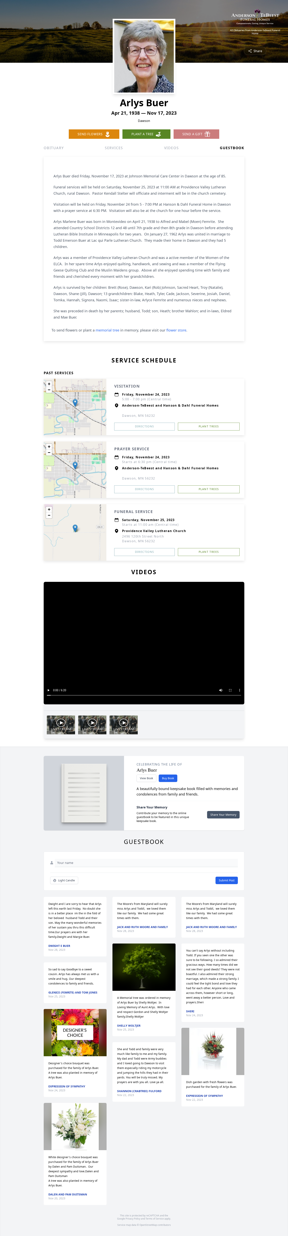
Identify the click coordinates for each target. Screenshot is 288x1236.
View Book (146, 778)
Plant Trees (209, 426)
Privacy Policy (133, 1218)
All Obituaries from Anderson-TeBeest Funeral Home (255, 32)
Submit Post (227, 880)
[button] (75, 403)
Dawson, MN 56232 (138, 415)
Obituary (54, 147)
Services (114, 147)
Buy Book (168, 778)
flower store (176, 330)
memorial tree (107, 330)
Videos (171, 147)
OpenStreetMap (148, 1225)
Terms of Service (155, 1218)
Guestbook (232, 147)
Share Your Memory (223, 814)
